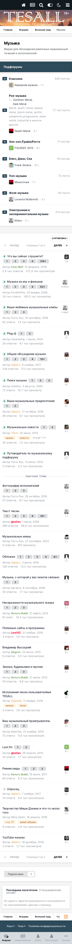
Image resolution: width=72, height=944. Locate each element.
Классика (15, 78)
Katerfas (16, 731)
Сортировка (59, 238)
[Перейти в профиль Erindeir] (11, 199)
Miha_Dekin (18, 817)
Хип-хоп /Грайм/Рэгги (24, 141)
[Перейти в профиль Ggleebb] (66, 693)
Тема (21, 926)
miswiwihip (18, 339)
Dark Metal (19, 104)
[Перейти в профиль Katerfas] (11, 165)
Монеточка (22, 182)
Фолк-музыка (18, 192)
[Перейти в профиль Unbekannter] (66, 603)
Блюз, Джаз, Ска (20, 158)
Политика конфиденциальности (47, 926)
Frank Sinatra (23, 165)
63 (42, 286)
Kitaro (18, 220)
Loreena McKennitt (26, 199)
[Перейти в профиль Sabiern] (11, 131)
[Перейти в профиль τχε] (66, 257)
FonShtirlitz (18, 292)
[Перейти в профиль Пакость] (66, 721)
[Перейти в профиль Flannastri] (66, 838)
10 (42, 359)
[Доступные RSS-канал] (66, 916)
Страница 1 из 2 (36, 245)
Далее (58, 245)
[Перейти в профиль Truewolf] (66, 809)
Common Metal (22, 99)
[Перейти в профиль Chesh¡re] (66, 427)
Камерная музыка (26, 85)
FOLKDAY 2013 (24, 148)
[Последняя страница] (67, 245)
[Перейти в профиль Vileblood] (66, 401)
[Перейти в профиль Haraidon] (66, 354)
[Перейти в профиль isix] (11, 148)
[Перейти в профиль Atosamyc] (66, 537)
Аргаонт (16, 587)
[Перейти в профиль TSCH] (11, 85)
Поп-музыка (18, 175)
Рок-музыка (17, 95)
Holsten (16, 386)
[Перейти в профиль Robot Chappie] (66, 648)
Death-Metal (22, 131)
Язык (10, 926)
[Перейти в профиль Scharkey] (66, 789)
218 (42, 261)
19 (42, 515)
